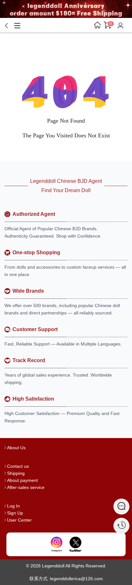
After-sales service (26, 487)
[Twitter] (75, 544)
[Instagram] (56, 544)
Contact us (18, 466)
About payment (22, 480)
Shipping (16, 473)
